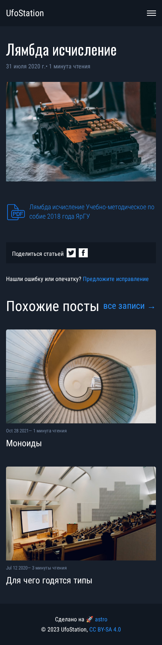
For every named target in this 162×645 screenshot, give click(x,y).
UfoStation (25, 13)
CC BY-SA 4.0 (105, 629)
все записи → (129, 306)
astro (101, 619)
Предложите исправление (116, 278)
